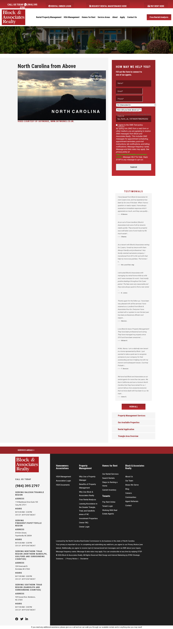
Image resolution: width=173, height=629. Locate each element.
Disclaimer (84, 559)
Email (120, 91)
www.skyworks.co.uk (62, 121)
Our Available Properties (128, 422)
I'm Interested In (124, 106)
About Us (129, 476)
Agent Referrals (131, 501)
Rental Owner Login (60, 6)
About (115, 17)
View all (133, 406)
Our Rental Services (110, 474)
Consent (121, 127)
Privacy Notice (72, 559)
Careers (128, 493)
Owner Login (84, 527)
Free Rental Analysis (159, 17)
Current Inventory (109, 490)
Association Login (63, 481)
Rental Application (126, 429)
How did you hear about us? (129, 111)
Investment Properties (88, 518)
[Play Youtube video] (62, 95)
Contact (128, 505)
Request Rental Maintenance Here (109, 6)
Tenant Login (107, 506)
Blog (127, 489)
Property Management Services (131, 415)
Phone (121, 99)
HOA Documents (63, 485)
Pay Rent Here (157, 6)
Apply (122, 17)
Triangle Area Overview (128, 436)
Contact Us (132, 17)
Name (120, 83)
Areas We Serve (132, 485)
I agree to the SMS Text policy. (130, 125)
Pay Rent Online (108, 502)
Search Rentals (108, 478)
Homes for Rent (88, 17)
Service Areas (104, 17)
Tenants (106, 496)
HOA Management (71, 17)
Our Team (129, 481)
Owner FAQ (83, 522)
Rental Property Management (48, 17)
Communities (130, 497)
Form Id (121, 116)
